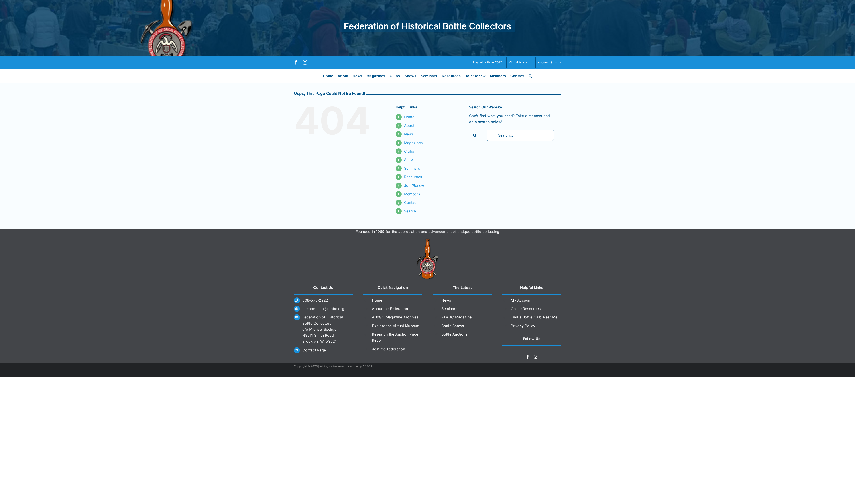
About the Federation (390, 308)
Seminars (412, 168)
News (409, 134)
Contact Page (314, 350)
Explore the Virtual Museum (395, 326)
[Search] (530, 76)
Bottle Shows (452, 326)
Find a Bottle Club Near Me (534, 317)
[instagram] (305, 62)
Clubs (409, 151)
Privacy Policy (523, 326)
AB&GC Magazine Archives (395, 317)
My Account (521, 300)
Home (409, 117)
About (409, 125)
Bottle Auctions (454, 334)
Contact (411, 202)
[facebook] (296, 62)
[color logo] (427, 240)
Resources (413, 177)
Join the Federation (388, 349)
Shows (409, 159)
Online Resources (526, 308)
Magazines (413, 143)
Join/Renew (414, 185)
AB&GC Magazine (456, 317)
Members (412, 194)
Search (410, 211)
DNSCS (367, 366)
